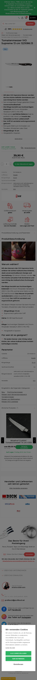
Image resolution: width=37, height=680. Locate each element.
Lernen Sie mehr (10, 648)
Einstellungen (18, 664)
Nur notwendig (18, 659)
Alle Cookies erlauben (18, 653)
